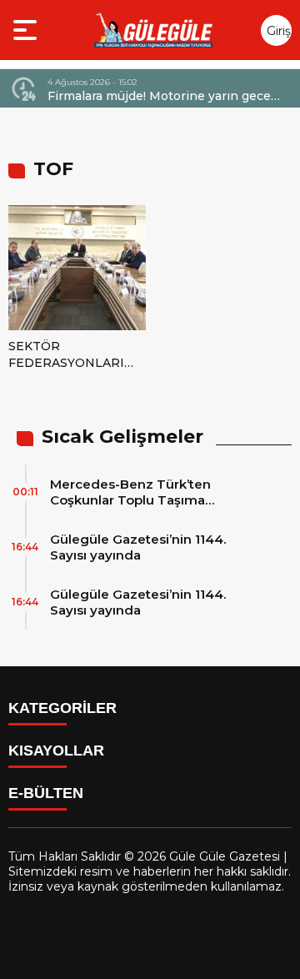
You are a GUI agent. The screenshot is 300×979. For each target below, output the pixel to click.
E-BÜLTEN (45, 793)
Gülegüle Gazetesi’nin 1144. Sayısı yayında (138, 547)
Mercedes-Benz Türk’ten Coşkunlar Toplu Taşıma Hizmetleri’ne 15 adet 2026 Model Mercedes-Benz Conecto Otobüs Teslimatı (153, 492)
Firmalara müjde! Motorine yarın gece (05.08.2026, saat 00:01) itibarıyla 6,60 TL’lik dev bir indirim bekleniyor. (160, 95)
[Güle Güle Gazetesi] (153, 30)
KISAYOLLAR (56, 750)
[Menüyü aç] (27, 30)
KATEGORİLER (62, 708)
